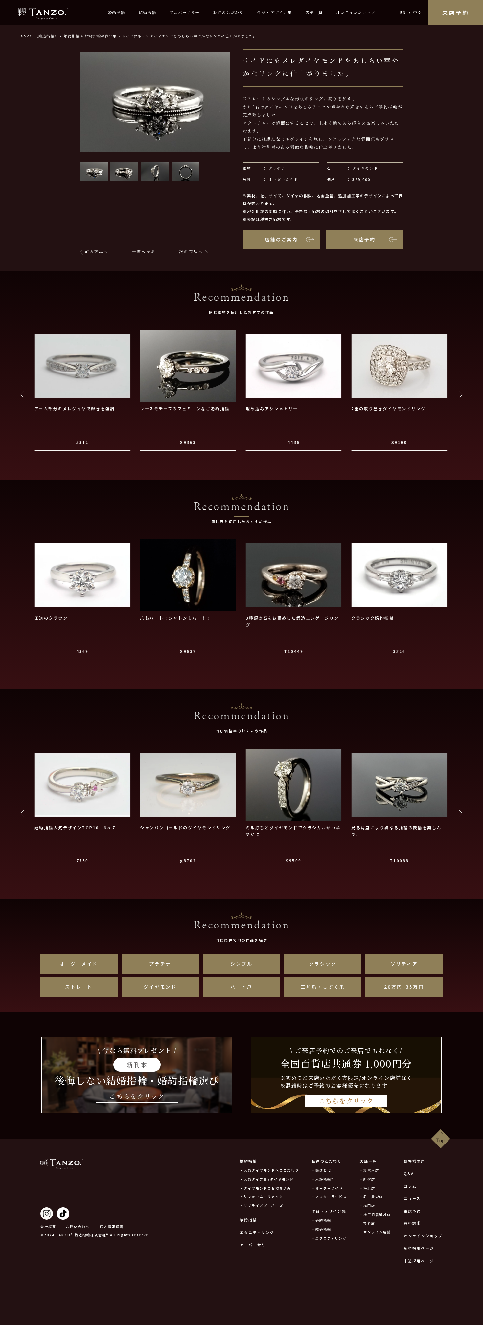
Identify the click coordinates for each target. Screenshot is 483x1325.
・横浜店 (367, 1188)
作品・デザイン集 (274, 12)
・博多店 (367, 1222)
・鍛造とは (321, 1170)
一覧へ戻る (143, 251)
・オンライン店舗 (375, 1231)
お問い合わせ (78, 1226)
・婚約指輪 (321, 1220)
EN (403, 12)
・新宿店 (367, 1179)
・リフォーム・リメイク (261, 1196)
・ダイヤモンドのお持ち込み (265, 1188)
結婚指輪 (147, 12)
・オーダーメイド (327, 1188)
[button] (94, 171)
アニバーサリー (185, 12)
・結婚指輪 (321, 1229)
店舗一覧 (314, 12)
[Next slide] (460, 394)
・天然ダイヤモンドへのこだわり (269, 1170)
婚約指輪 (116, 12)
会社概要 (48, 1226)
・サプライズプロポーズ (261, 1205)
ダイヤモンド (365, 168)
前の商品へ (96, 251)
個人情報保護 (112, 1226)
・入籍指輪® (322, 1179)
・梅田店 (367, 1205)
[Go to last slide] (22, 394)
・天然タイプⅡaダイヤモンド (267, 1179)
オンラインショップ (355, 12)
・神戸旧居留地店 (375, 1214)
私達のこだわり (228, 12)
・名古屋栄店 (371, 1196)
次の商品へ (191, 251)
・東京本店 (369, 1170)
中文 (417, 12)
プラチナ (277, 168)
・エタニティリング (329, 1238)
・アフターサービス (329, 1196)
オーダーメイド (283, 179)
